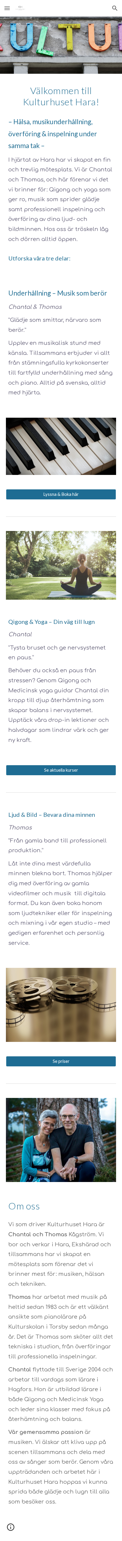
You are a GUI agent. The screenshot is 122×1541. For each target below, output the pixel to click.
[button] (7, 8)
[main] (61, 96)
